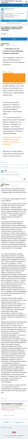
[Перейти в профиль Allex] (2, 171)
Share (6, 422)
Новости (10, 34)
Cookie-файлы (20, 435)
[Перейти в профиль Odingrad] (2, 44)
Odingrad (4, 33)
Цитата (5, 162)
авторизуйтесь (15, 406)
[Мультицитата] (2, 162)
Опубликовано (11, 45)
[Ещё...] (25, 44)
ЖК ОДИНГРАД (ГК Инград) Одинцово (11, 2)
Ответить (14, 39)
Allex (5, 170)
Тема (5, 435)
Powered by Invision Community (14, 437)
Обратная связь (12, 435)
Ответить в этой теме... (8, 415)
